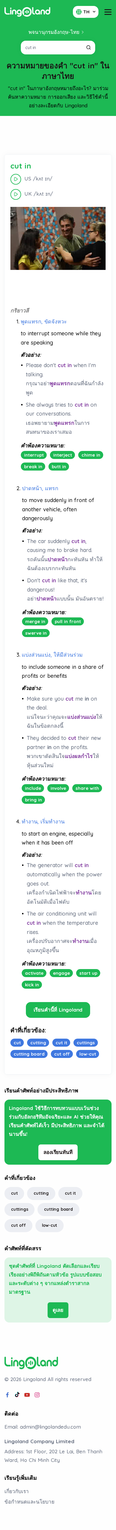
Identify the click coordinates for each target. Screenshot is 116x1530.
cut (14, 1193)
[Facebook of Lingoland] (7, 1395)
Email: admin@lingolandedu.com (42, 1427)
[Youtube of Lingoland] (27, 1395)
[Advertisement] (58, 135)
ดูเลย (58, 1310)
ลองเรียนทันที (57, 1152)
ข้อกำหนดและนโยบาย (29, 1501)
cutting (41, 1193)
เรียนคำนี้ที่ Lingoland (58, 1010)
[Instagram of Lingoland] (37, 1395)
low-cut (49, 1225)
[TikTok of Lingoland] (17, 1395)
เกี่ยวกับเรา (16, 1491)
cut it (70, 1193)
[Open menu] (108, 12)
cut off (18, 1225)
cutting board (58, 1209)
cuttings (19, 1209)
